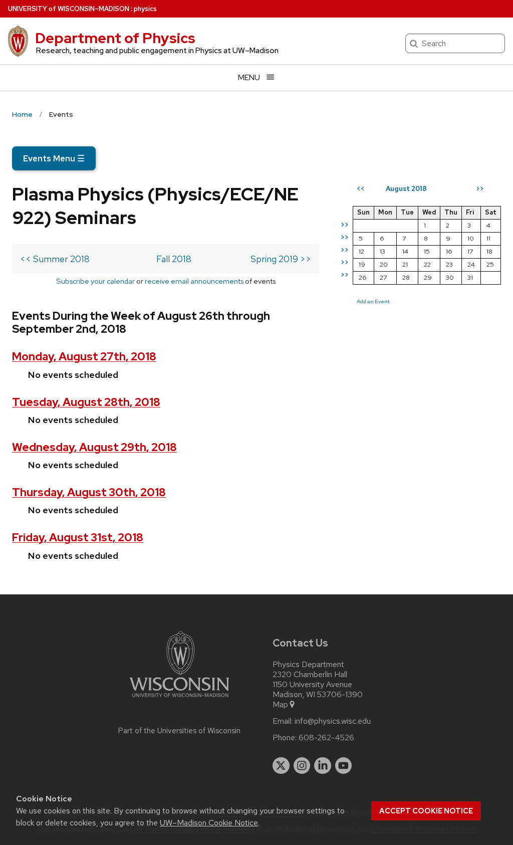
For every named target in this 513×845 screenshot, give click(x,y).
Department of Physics (115, 38)
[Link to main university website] (179, 699)
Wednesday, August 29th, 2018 (94, 447)
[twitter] (281, 765)
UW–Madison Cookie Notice (209, 822)
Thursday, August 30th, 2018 (89, 492)
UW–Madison (68, 9)
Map (280, 705)
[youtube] (343, 765)
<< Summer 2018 (55, 259)
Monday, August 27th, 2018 (84, 356)
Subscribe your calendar (95, 281)
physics (145, 9)
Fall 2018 (173, 259)
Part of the (179, 731)
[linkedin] (322, 765)
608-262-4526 (326, 738)
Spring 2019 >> (280, 259)
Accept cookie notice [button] (426, 811)
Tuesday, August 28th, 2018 (86, 402)
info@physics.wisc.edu (333, 721)
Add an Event (373, 301)
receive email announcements (194, 281)
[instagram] (302, 765)
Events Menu (54, 158)
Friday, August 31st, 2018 (77, 537)
